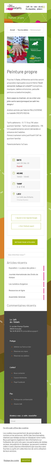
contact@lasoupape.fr (30, 331)
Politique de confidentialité (23, 399)
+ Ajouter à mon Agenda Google (26, 218)
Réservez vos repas (21, 351)
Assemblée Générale (17, 297)
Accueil (12, 30)
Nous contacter (19, 373)
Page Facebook (19, 382)
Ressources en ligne (17, 290)
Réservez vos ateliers (21, 356)
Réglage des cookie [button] (11, 460)
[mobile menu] (43, 7)
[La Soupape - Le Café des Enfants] (14, 7)
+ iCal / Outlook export (26, 226)
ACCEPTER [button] (26, 460)
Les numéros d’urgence (18, 284)
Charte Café (18, 404)
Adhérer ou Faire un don (22, 347)
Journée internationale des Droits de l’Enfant (23, 276)
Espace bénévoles (20, 378)
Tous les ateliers (23, 30)
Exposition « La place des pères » (22, 268)
